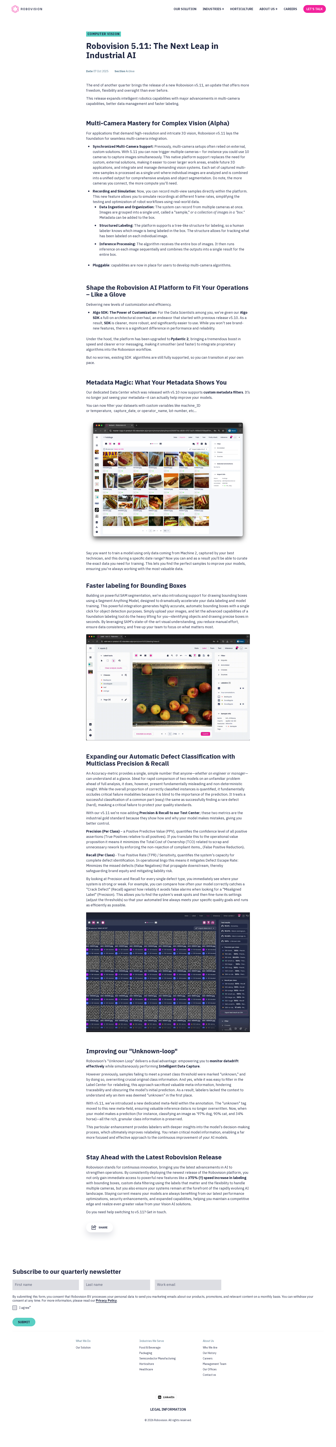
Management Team (214, 1364)
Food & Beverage (150, 1347)
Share (103, 1227)
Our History (209, 1353)
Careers (208, 1358)
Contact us (209, 1375)
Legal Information (168, 1409)
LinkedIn (168, 1397)
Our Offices (210, 1369)
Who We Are (210, 1347)
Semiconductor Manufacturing (157, 1358)
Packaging (145, 1353)
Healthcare (146, 1369)
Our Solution (83, 1347)
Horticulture (146, 1364)
